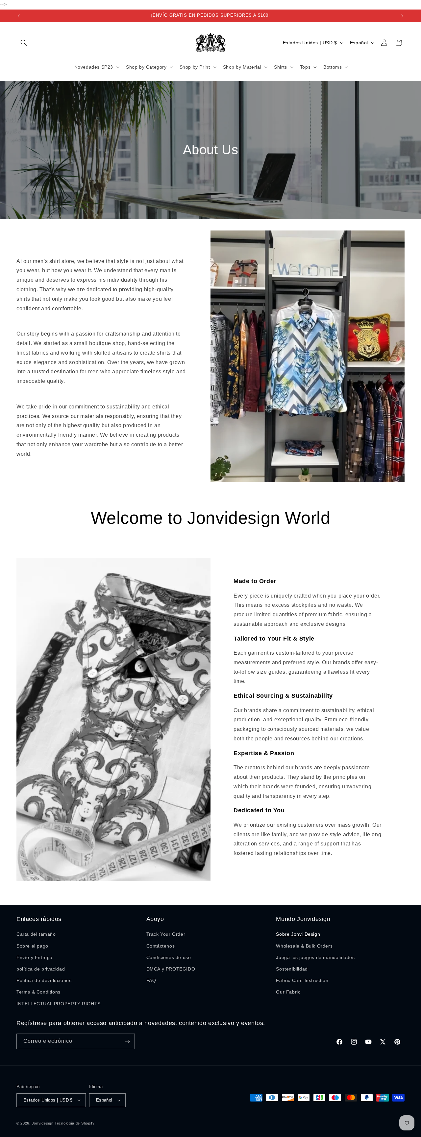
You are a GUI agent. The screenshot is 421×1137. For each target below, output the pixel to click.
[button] (23, 42)
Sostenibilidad (292, 969)
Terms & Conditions (38, 992)
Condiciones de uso (168, 957)
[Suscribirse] (127, 1041)
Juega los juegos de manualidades (315, 957)
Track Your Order (166, 934)
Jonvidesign (43, 1123)
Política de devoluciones (43, 980)
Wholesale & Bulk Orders (304, 946)
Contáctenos (160, 946)
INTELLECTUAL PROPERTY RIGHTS (58, 1003)
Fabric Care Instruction (302, 980)
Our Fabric (288, 992)
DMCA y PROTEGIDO (170, 969)
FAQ (151, 980)
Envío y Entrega (34, 957)
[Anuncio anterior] (19, 16)
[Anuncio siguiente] (402, 16)
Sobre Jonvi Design (298, 934)
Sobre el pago (32, 946)
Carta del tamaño (36, 934)
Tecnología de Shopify (75, 1123)
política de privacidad (40, 969)
